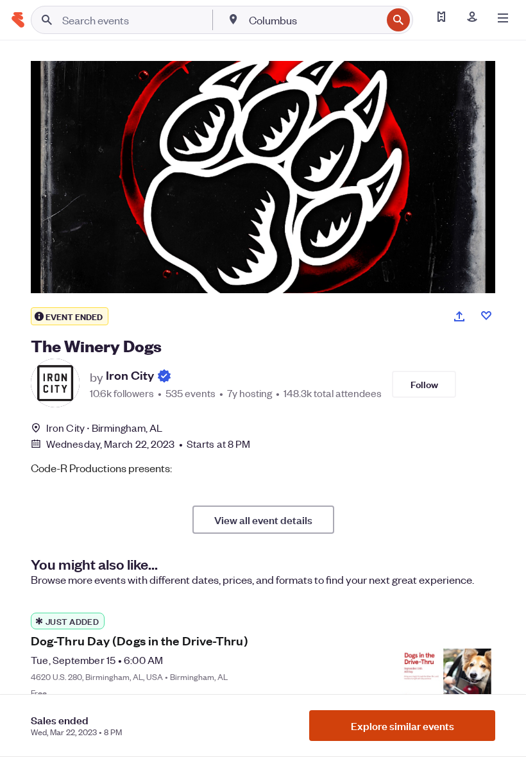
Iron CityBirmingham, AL (104, 427)
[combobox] (314, 20)
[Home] (18, 20)
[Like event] (486, 316)
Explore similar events (402, 726)
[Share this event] (459, 316)
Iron (130, 376)
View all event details (263, 520)
